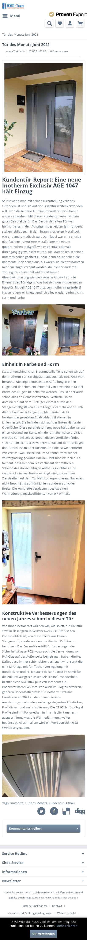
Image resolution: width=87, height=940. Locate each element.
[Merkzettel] (59, 23)
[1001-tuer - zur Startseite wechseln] (13, 6)
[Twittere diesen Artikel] (43, 811)
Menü (15, 15)
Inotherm (16, 803)
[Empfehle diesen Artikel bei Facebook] (56, 811)
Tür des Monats (36, 803)
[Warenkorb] (80, 23)
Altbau (70, 803)
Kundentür (56, 803)
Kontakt (57, 906)
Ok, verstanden (43, 934)
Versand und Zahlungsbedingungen (30, 913)
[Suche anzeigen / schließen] (49, 23)
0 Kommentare (59, 51)
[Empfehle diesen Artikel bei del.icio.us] (69, 811)
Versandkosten (69, 892)
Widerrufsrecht (66, 913)
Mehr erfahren (66, 926)
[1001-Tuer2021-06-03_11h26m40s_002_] (43, 117)
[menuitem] (11, 16)
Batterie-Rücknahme (35, 906)
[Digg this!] (80, 811)
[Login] (70, 23)
